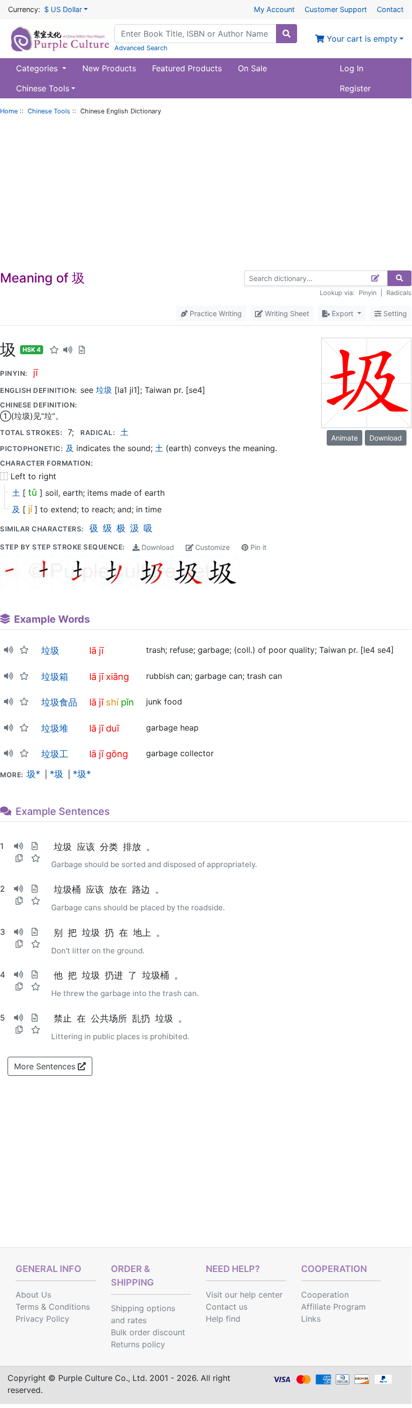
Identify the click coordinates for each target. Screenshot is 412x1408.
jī (35, 372)
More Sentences (46, 1066)
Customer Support (336, 9)
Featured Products (187, 68)
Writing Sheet (286, 313)
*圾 (56, 773)
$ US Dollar (63, 9)
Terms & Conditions (53, 1307)
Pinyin (367, 293)
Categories (38, 68)
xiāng (117, 676)
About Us (33, 1295)
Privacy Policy (42, 1319)
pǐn (127, 702)
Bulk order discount (148, 1332)
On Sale (252, 68)
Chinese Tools (49, 111)
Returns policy (138, 1344)
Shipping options (143, 1308)
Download (157, 547)
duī (112, 728)
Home (9, 111)
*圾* (82, 773)
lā (92, 650)
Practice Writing (215, 313)
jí (30, 508)
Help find (223, 1319)
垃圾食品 (59, 702)
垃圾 (104, 390)
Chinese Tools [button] (42, 88)
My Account (274, 9)
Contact (390, 9)
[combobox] (195, 33)
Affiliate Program (333, 1307)
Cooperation (325, 1295)
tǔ (32, 492)
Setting (394, 313)
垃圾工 (54, 753)
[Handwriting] (375, 278)
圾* (33, 773)
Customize (211, 547)
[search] (286, 33)
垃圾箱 (54, 676)
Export (342, 313)
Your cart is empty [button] (360, 39)
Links (311, 1319)
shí (112, 702)
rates (137, 1320)
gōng (117, 753)
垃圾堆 (54, 728)
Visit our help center (244, 1295)
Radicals (398, 293)
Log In (351, 68)
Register (355, 88)
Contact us (226, 1307)
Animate (344, 438)
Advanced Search (141, 48)
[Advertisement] (205, 195)
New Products (109, 68)
